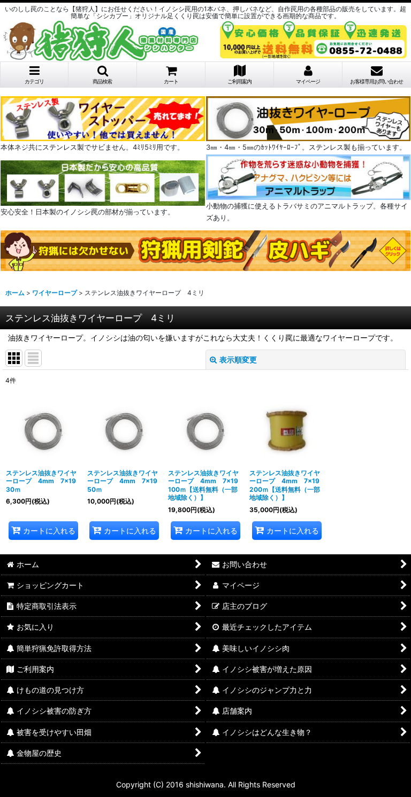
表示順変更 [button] (238, 359)
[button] (102, 75)
